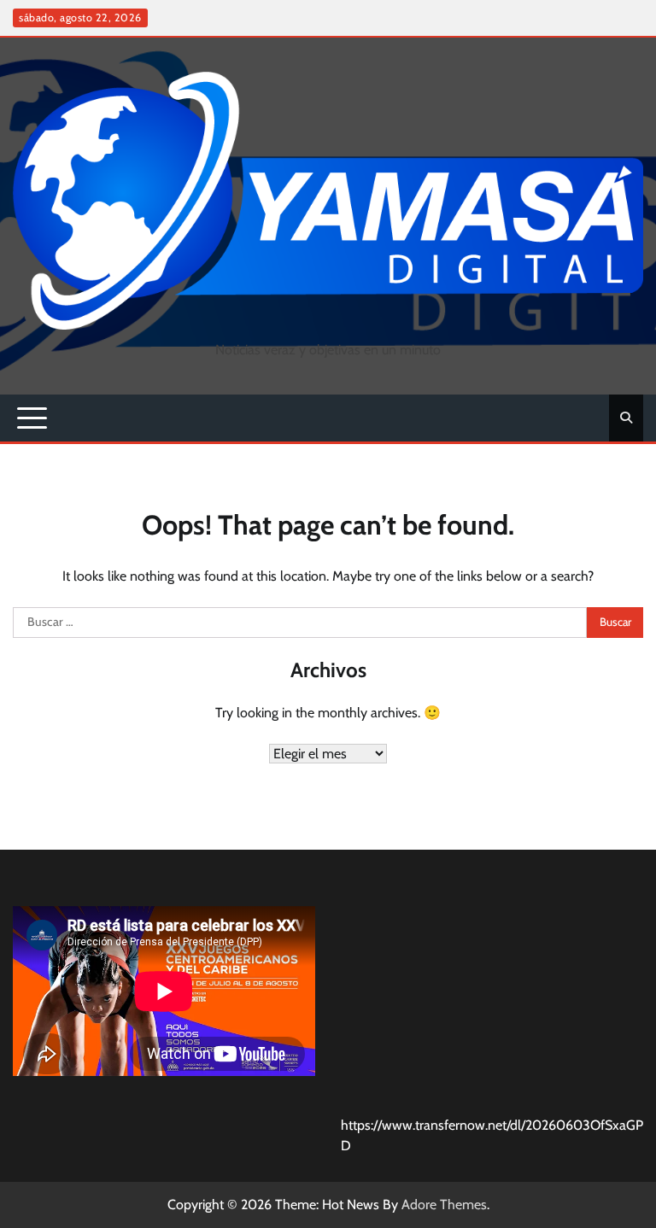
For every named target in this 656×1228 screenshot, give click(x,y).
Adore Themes (444, 1204)
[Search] (626, 417)
